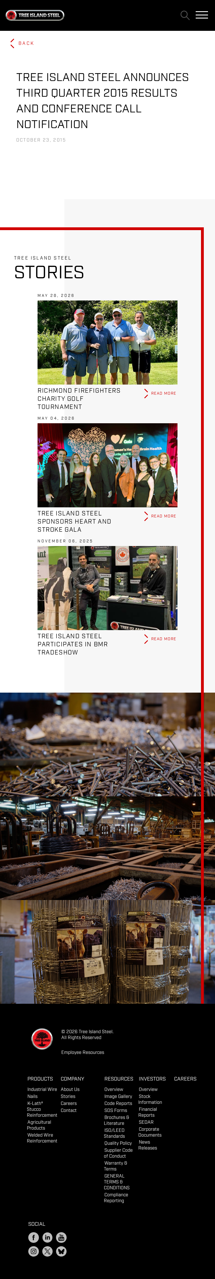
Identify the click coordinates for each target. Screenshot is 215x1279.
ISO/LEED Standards (114, 1133)
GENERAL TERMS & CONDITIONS (117, 1182)
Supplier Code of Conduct (118, 1153)
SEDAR (146, 1122)
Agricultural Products (39, 1125)
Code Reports (118, 1104)
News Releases (147, 1145)
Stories (68, 1097)
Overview (113, 1090)
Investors (152, 1079)
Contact (69, 1111)
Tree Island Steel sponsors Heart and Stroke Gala (75, 522)
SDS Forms (115, 1111)
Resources (118, 1079)
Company (72, 1079)
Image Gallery (118, 1097)
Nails (32, 1097)
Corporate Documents (150, 1132)
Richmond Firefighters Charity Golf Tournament (79, 399)
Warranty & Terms (115, 1166)
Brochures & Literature (116, 1121)
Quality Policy (118, 1143)
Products (40, 1079)
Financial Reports (147, 1112)
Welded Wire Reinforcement (42, 1138)
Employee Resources (82, 1053)
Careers (69, 1104)
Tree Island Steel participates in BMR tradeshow (73, 644)
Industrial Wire (42, 1090)
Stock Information (150, 1099)
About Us (70, 1090)
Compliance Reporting (116, 1198)
